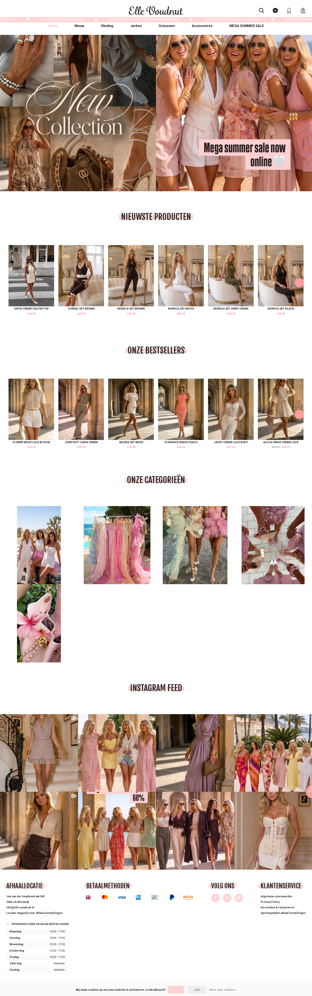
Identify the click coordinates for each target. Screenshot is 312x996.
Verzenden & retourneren (277, 907)
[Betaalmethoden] (88, 897)
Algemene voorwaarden (276, 896)
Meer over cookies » (222, 989)
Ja (176, 989)
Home (53, 26)
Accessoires (202, 26)
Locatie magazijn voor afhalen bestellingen (34, 913)
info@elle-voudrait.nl (20, 907)
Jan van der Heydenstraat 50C (25, 896)
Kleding (107, 26)
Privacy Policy (270, 901)
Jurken (136, 26)
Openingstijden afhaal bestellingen (283, 913)
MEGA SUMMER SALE (246, 26)
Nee (197, 989)
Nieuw (79, 26)
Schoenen (167, 26)
